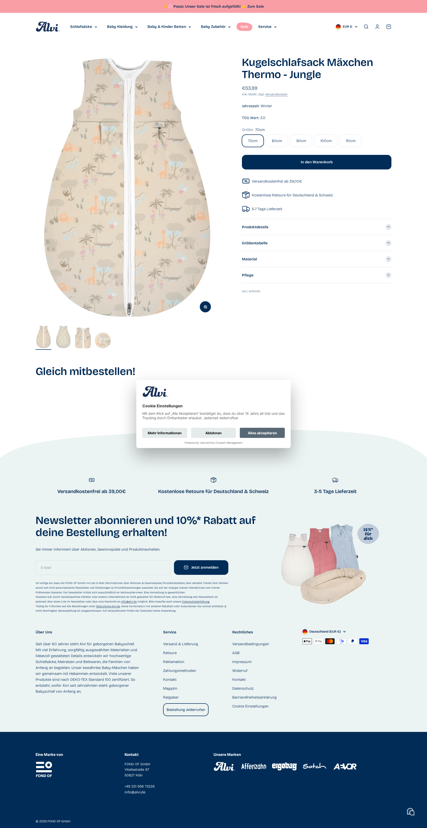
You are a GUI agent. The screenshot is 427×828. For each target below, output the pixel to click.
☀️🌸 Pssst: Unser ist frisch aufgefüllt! (204, 6)
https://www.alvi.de (108, 606)
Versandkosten (276, 94)
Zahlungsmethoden (179, 670)
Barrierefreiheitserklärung (254, 697)
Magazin (170, 688)
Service (265, 26)
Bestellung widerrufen (186, 709)
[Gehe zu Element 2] (63, 338)
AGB (236, 653)
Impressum (242, 662)
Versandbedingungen (250, 644)
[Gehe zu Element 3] (83, 338)
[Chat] (410, 811)
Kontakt (169, 679)
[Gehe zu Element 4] (103, 341)
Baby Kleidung (120, 26)
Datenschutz (243, 688)
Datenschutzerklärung (195, 601)
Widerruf (239, 670)
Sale (244, 26)
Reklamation (173, 662)
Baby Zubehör (213, 26)
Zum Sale (255, 6)
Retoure (170, 653)
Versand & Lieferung (180, 644)
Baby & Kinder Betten (167, 26)
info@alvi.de (129, 601)
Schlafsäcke (81, 26)
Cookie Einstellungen (250, 706)
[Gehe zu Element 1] (43, 338)
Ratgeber (171, 697)
